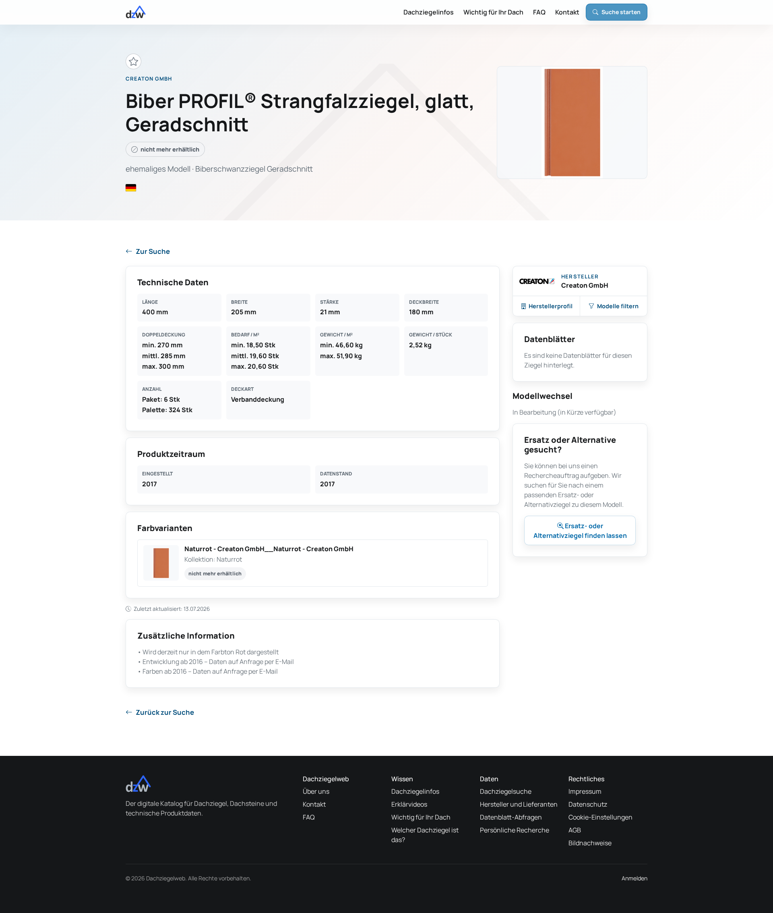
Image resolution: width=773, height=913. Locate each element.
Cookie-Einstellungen (600, 817)
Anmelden (634, 878)
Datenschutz (587, 804)
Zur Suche (153, 251)
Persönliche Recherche (514, 830)
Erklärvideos (409, 804)
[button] (312, 563)
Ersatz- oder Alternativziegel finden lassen (580, 530)
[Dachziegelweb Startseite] (136, 12)
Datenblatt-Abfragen (511, 817)
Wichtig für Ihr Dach (493, 12)
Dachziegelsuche (505, 791)
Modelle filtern (618, 306)
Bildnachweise (590, 842)
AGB (574, 830)
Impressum (584, 791)
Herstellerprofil (551, 306)
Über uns (316, 791)
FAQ (539, 12)
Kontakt (567, 12)
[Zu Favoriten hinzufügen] (133, 61)
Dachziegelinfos (428, 12)
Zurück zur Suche (165, 712)
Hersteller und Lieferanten (519, 804)
